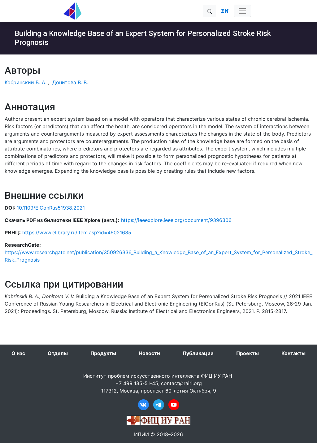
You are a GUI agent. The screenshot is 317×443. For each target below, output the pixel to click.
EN (225, 10)
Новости (149, 353)
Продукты (103, 353)
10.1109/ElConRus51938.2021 (51, 208)
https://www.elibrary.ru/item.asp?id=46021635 (76, 232)
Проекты (247, 353)
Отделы (58, 353)
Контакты (293, 353)
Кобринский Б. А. (25, 82)
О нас (18, 353)
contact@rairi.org (181, 383)
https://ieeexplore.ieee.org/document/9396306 (176, 220)
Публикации (198, 353)
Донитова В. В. (70, 82)
